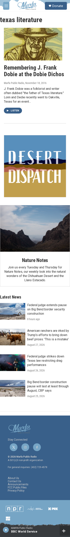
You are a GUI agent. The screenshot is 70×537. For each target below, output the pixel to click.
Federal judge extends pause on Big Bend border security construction (47, 309)
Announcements (18, 484)
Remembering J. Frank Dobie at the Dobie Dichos (34, 71)
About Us (13, 478)
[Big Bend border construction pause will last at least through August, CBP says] (12, 388)
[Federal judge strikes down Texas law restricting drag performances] (12, 362)
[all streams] (65, 531)
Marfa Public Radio (14, 83)
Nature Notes (35, 260)
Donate (57, 6)
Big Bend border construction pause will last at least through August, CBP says (48, 386)
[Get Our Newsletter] (35, 166)
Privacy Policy (16, 490)
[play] (6, 530)
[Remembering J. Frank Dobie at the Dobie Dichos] (33, 44)
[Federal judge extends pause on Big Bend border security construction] (12, 311)
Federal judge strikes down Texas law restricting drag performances (45, 361)
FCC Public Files (17, 487)
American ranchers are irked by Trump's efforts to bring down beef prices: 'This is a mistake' (48, 335)
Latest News (10, 297)
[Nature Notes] (35, 228)
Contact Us (14, 481)
